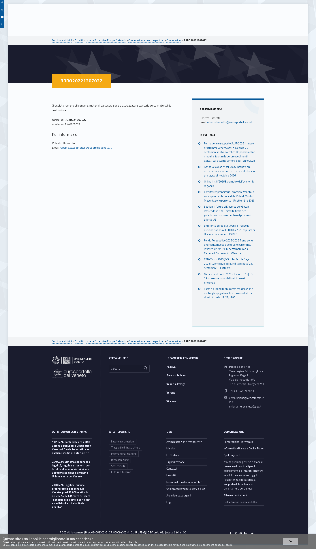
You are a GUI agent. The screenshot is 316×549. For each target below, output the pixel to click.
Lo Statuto (173, 455)
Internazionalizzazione (124, 454)
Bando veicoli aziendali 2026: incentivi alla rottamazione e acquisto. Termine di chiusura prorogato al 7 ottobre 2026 (229, 171)
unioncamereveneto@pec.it (245, 407)
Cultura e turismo (121, 472)
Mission (171, 448)
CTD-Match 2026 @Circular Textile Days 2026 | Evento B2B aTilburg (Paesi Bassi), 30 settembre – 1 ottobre (228, 263)
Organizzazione (175, 462)
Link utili (171, 475)
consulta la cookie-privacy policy (89, 545)
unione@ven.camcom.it (250, 398)
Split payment (232, 455)
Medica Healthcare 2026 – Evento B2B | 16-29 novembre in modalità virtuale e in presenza (228, 278)
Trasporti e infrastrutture (125, 448)
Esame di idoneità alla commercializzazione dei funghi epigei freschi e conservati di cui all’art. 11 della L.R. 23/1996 (228, 293)
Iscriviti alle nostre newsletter (184, 482)
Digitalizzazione (120, 460)
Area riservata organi (178, 495)
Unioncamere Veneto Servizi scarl (186, 489)
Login (169, 502)
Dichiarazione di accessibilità (240, 502)
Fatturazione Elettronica (238, 442)
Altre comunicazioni (235, 495)
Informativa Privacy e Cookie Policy (244, 448)
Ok (290, 541)
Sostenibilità (118, 466)
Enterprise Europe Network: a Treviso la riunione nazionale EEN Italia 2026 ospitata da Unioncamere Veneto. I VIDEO (229, 230)
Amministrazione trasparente (184, 442)
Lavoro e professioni (122, 442)
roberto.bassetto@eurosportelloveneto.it (86, 147)
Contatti (171, 468)
